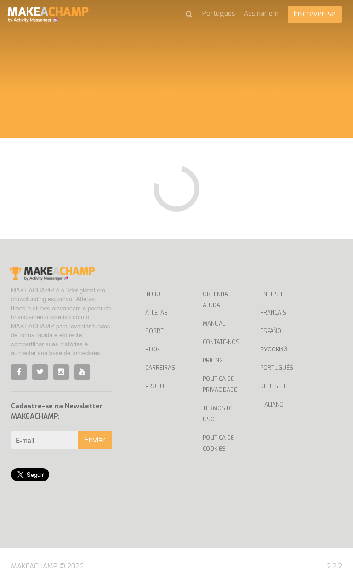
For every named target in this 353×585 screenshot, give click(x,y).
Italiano (272, 404)
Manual (214, 323)
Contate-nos (221, 342)
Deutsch (272, 386)
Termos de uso (218, 414)
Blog (152, 349)
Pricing (213, 360)
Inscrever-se (315, 13)
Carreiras (160, 368)
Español (272, 331)
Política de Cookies (218, 443)
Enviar (95, 440)
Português (276, 368)
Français (273, 312)
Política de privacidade (220, 384)
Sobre (154, 331)
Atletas (156, 312)
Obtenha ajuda (215, 300)
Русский (273, 349)
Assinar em (261, 13)
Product (158, 386)
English (271, 294)
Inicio (152, 294)
